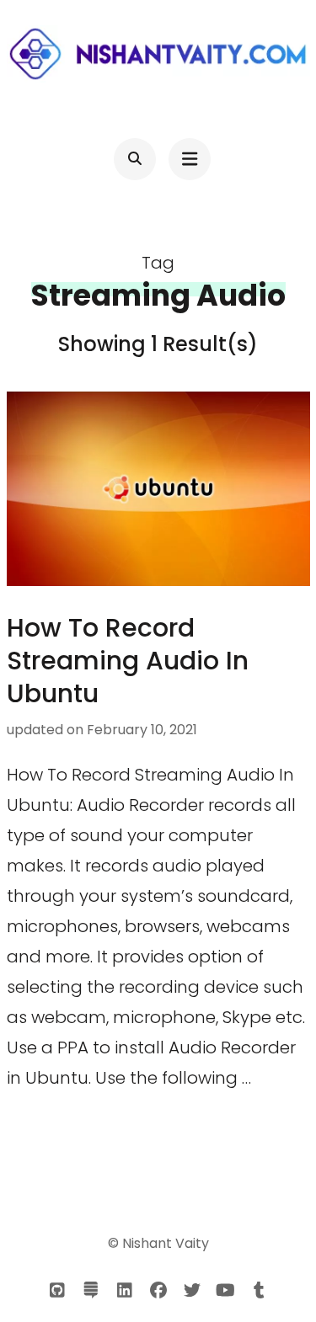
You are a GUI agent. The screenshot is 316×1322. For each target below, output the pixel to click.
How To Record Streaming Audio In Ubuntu (128, 661)
